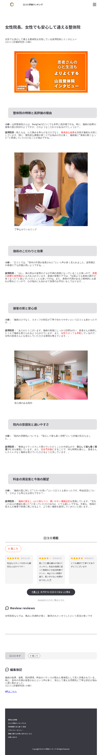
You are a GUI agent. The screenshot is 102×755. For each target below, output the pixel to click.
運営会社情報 (12, 719)
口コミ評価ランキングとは (17, 723)
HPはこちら (11, 691)
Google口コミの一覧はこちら (51, 599)
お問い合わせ (12, 737)
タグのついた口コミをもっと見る (51, 592)
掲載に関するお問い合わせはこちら (20, 733)
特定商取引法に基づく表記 (17, 726)
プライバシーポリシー (15, 730)
